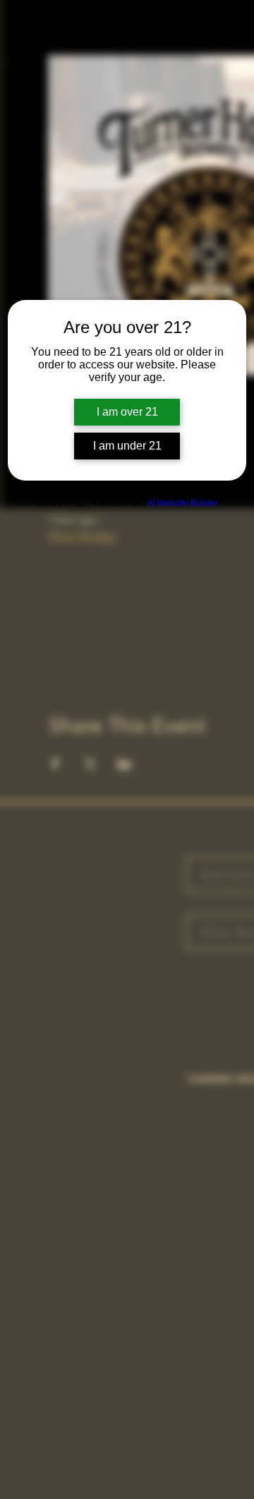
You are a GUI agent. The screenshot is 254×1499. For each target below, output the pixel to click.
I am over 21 (127, 412)
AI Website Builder (182, 503)
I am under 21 (127, 446)
